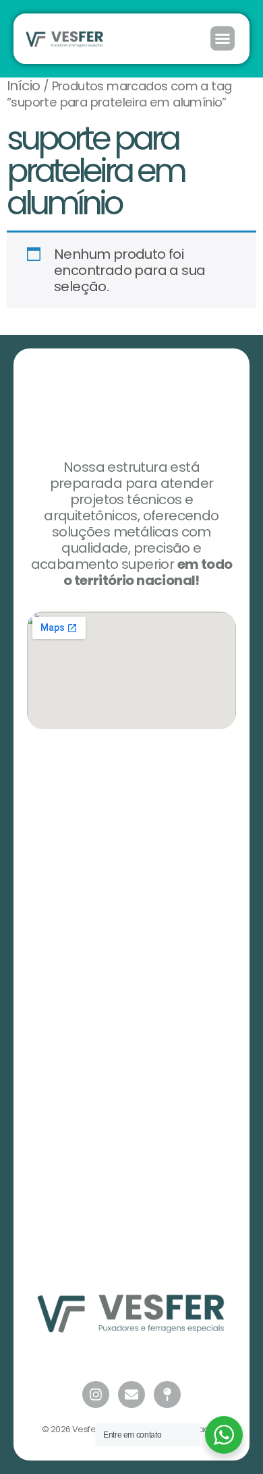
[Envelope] (131, 1394)
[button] (222, 38)
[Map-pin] (167, 1394)
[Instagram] (95, 1394)
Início (23, 85)
